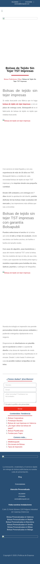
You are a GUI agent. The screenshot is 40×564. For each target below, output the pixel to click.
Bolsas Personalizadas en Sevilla (20, 524)
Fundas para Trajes (15, 433)
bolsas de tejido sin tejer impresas (16, 104)
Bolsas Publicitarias (10, 79)
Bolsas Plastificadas (15, 431)
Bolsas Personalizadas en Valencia (20, 517)
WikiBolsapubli (13, 442)
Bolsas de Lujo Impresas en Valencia (22, 423)
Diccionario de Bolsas (16, 444)
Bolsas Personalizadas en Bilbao (20, 527)
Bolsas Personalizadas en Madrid (20, 519)
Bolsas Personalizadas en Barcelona (20, 522)
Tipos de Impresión (15, 447)
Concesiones (20, 484)
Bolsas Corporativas (15, 418)
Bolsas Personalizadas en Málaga (20, 530)
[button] (36, 11)
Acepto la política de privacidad (17, 404)
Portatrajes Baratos (15, 421)
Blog (19, 79)
